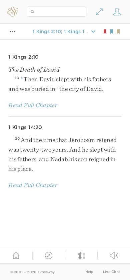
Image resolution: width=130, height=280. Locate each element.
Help (89, 272)
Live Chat (111, 272)
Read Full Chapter (32, 105)
